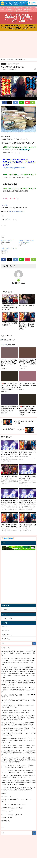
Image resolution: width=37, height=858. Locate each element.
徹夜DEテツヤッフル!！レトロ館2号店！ (12, 808)
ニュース (3, 63)
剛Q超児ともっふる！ (7, 811)
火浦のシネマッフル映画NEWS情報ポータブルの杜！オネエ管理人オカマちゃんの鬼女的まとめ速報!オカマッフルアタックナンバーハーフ (18, 740)
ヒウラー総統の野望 (7, 817)
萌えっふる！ (5, 793)
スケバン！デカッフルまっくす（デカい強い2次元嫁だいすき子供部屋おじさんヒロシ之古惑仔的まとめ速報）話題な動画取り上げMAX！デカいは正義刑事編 (18, 759)
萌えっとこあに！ (6, 796)
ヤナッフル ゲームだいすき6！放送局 (12, 814)
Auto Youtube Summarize (16, 211)
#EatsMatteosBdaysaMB (13, 63)
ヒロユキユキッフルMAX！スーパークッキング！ (15, 804)
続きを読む (4, 205)
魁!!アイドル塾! (6, 820)
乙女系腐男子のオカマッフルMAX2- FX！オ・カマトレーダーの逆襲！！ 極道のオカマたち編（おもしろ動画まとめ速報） (18, 689)
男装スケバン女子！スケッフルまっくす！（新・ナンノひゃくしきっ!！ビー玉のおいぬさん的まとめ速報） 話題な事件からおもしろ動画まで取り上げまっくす (18, 717)
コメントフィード (7, 634)
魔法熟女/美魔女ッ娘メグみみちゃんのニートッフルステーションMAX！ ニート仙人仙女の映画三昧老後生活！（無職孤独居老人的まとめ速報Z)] (18, 682)
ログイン (4, 626)
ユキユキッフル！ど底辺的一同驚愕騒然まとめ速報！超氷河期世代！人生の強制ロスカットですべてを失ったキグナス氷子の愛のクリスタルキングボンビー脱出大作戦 (18, 782)
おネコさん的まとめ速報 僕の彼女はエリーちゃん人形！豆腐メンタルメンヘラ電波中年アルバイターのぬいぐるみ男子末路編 (18, 653)
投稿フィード (5, 630)
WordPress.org (6, 638)
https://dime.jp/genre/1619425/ (14, 167)
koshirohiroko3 (18, 283)
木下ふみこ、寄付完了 (7, 240)
